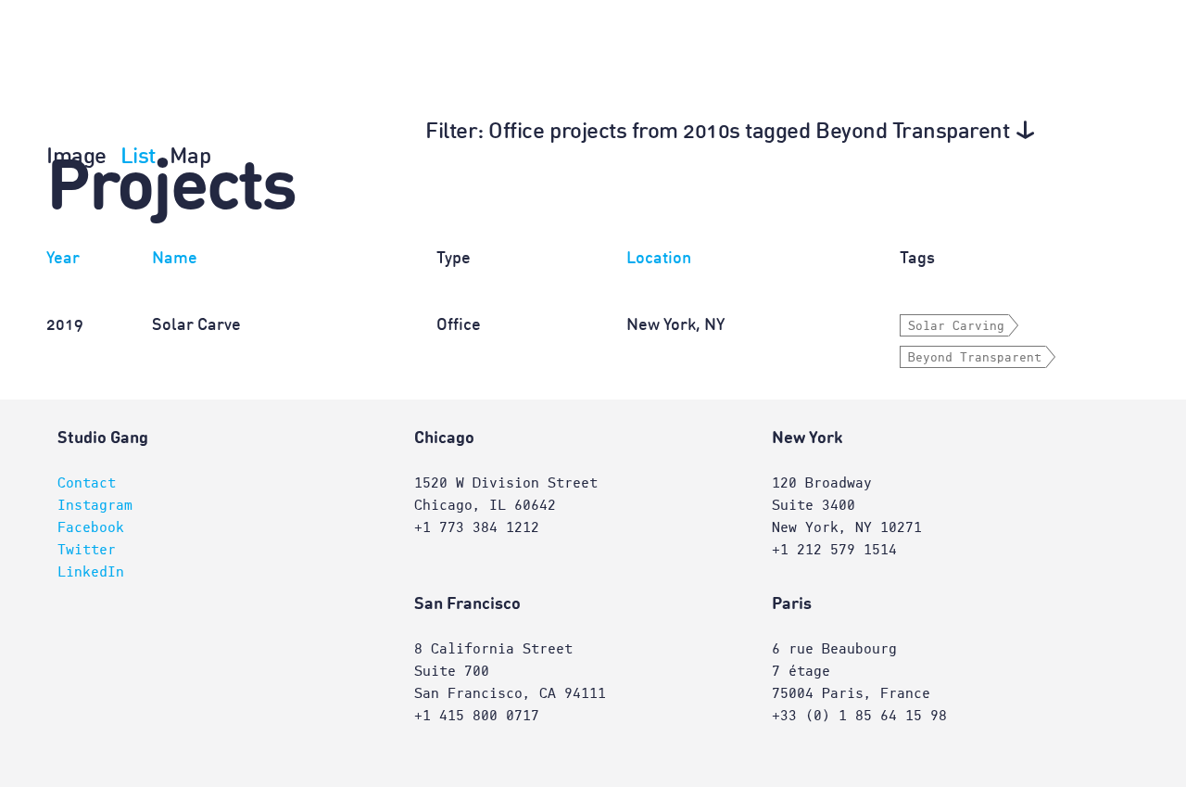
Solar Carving (956, 326)
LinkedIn (90, 572)
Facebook (90, 527)
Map (190, 157)
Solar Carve (196, 325)
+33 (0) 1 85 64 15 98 (859, 715)
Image (76, 157)
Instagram (94, 505)
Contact (86, 483)
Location (658, 258)
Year (63, 258)
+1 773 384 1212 (476, 527)
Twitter (86, 549)
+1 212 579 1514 (834, 549)
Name (174, 258)
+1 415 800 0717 (476, 715)
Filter (717, 132)
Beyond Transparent (974, 357)
